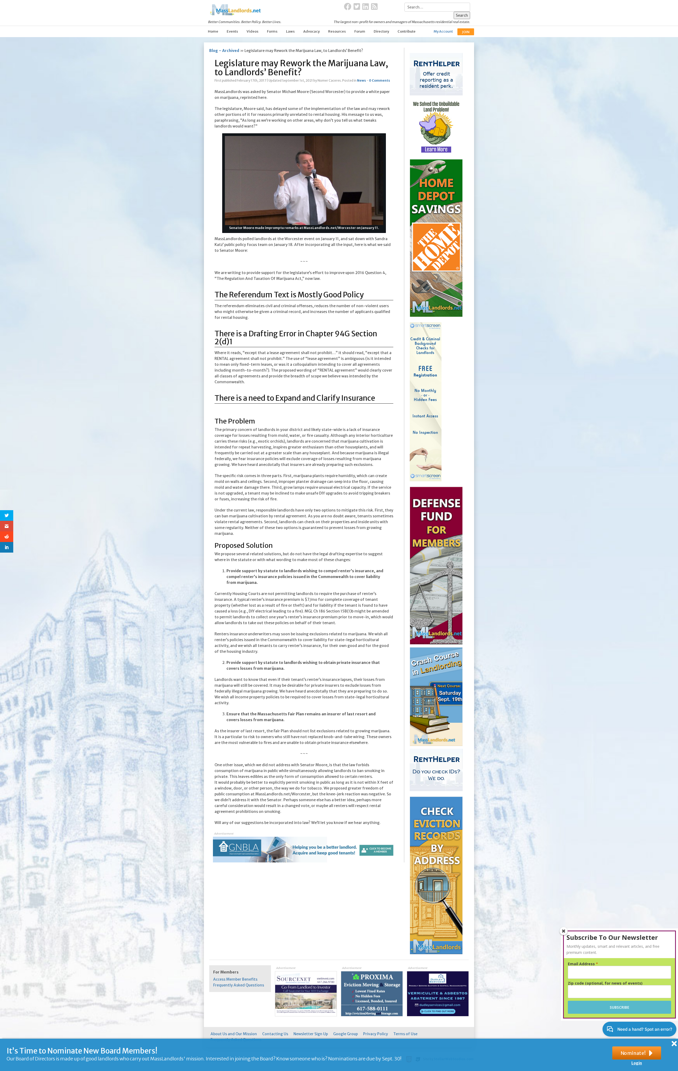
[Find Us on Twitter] (357, 7)
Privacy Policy (375, 1034)
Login (636, 1063)
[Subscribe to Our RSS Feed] (374, 7)
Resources (337, 31)
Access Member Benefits (235, 979)
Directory (381, 31)
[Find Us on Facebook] (347, 7)
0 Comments (379, 80)
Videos (252, 31)
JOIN (466, 32)
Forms (272, 31)
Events (232, 31)
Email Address (583, 964)
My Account (443, 31)
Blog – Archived (224, 50)
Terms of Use (405, 1034)
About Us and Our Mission (234, 1034)
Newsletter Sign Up (310, 1034)
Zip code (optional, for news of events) (605, 983)
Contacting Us (275, 1034)
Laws (290, 31)
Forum (359, 31)
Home (213, 31)
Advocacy (311, 31)
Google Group (345, 1034)
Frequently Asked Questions (238, 985)
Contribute (407, 31)
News (361, 80)
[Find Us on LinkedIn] (365, 7)
